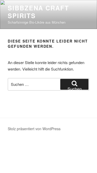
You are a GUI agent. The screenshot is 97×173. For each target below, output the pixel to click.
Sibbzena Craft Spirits (38, 11)
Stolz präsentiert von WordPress (34, 128)
